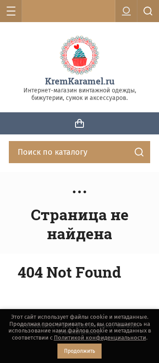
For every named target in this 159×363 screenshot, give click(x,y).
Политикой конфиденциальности (100, 337)
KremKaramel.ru (79, 81)
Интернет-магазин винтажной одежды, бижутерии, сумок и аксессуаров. (79, 94)
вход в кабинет (126, 11)
